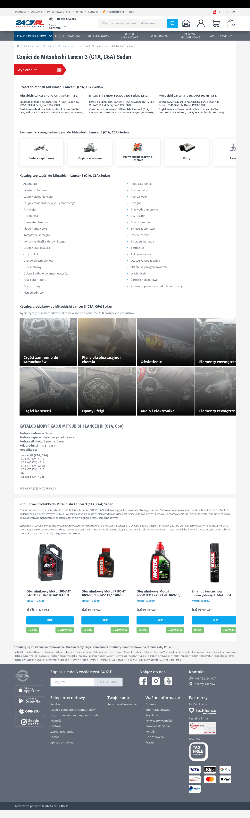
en (220, 11)
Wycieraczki (138, 273)
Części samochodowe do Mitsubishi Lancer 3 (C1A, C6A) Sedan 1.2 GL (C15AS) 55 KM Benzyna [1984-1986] (51, 111)
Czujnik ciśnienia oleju (38, 196)
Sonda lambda (140, 222)
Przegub (136, 203)
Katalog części (31, 46)
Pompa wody (139, 196)
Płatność (20, 11)
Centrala (55, 26)
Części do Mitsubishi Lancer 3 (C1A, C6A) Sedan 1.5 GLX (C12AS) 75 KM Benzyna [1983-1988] (121, 103)
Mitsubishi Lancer (67, 46)
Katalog (55, 704)
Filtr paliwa (30, 216)
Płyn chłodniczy (33, 292)
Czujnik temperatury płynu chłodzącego (49, 203)
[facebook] (143, 681)
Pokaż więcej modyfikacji (38, 488)
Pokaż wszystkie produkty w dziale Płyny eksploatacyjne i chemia (108, 360)
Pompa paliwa (140, 190)
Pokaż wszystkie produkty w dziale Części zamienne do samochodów (50, 360)
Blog (131, 11)
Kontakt (93, 11)
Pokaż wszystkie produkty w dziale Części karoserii (50, 409)
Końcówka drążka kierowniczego (44, 241)
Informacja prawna (158, 709)
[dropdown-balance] (231, 23)
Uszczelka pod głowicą (145, 260)
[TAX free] (212, 751)
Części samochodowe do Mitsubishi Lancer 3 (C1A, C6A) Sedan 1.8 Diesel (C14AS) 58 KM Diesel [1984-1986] (191, 111)
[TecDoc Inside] (212, 711)
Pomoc (79, 11)
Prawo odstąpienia (158, 726)
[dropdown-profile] (201, 23)
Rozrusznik (138, 216)
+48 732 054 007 (205, 678)
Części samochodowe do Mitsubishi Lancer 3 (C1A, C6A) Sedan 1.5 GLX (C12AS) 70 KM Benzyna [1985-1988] (121, 111)
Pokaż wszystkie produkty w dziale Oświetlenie (163, 360)
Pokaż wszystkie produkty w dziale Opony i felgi (109, 409)
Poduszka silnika (141, 184)
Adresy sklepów (205, 684)
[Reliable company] (212, 728)
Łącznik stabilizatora (36, 248)
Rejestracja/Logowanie (122, 704)
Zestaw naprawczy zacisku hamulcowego (157, 286)
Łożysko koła (31, 254)
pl (214, 11)
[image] (50, 562)
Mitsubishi (48, 46)
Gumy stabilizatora (35, 222)
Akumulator (31, 184)
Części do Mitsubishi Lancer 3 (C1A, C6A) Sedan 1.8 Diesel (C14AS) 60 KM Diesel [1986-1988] (189, 103)
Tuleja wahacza (141, 254)
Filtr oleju (29, 209)
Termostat (137, 248)
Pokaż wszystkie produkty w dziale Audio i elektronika (167, 409)
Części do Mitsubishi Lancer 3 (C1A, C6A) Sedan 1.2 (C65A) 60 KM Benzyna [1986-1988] (49, 103)
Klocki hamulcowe (35, 228)
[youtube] (168, 681)
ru (226, 11)
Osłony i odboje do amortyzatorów (45, 273)
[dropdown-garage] (186, 23)
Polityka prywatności (159, 720)
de (233, 11)
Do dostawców (155, 737)
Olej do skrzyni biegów (38, 260)
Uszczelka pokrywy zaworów (149, 267)
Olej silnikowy (32, 267)
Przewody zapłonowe (144, 209)
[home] (18, 45)
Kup (50, 620)
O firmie (151, 704)
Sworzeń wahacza (142, 241)
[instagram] (156, 681)
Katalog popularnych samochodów (73, 709)
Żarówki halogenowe (144, 280)
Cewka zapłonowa (35, 190)
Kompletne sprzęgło (36, 235)
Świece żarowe (140, 235)
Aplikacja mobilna (62, 742)
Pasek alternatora (34, 280)
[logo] (30, 23)
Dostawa (36, 11)
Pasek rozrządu (33, 286)
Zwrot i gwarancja (58, 11)
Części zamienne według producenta (74, 715)
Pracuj (150, 742)
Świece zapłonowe (143, 228)
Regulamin (153, 715)
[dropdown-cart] (216, 23)
